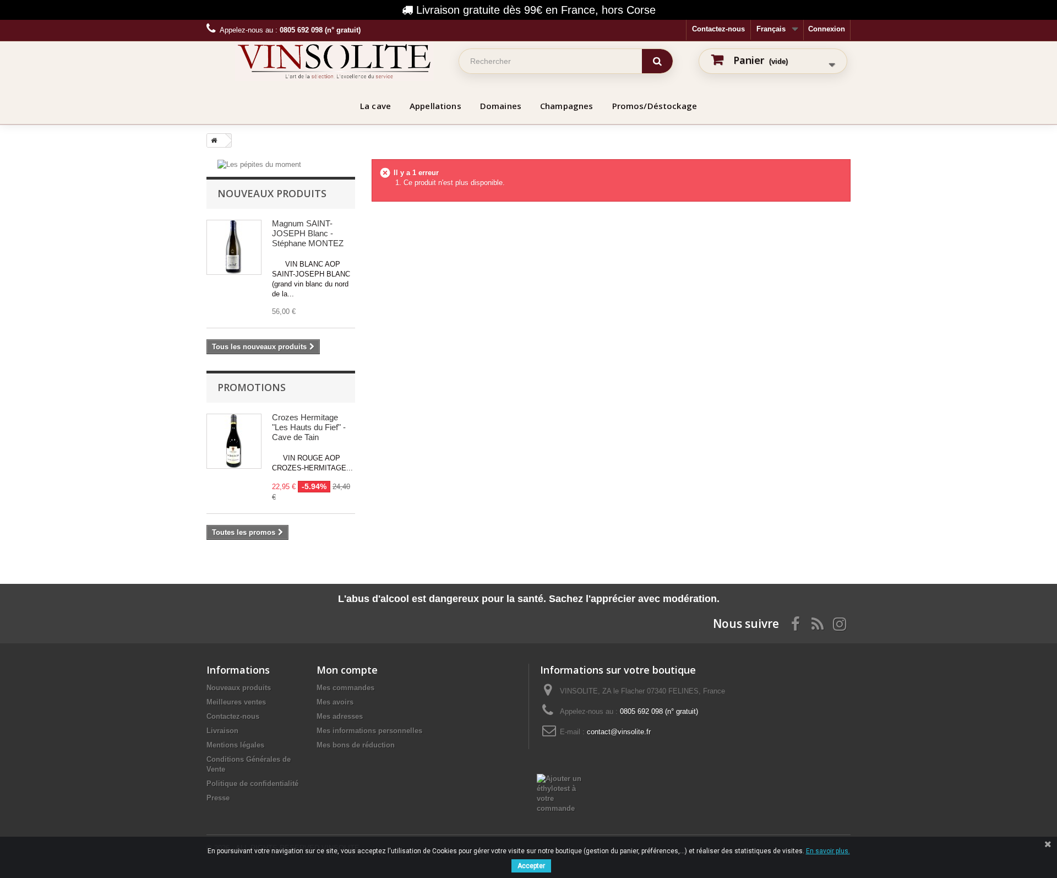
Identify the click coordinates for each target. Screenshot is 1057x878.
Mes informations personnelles (369, 731)
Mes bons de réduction (356, 745)
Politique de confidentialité (252, 783)
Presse (218, 798)
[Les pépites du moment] (259, 164)
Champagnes (566, 105)
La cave (375, 105)
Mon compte (347, 669)
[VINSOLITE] (334, 61)
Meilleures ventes (236, 702)
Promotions (251, 387)
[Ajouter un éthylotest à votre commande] (565, 793)
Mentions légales (235, 745)
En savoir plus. (828, 851)
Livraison (222, 731)
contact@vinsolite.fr (619, 732)
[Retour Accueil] (212, 140)
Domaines (500, 105)
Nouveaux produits (271, 193)
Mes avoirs (335, 702)
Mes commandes (345, 688)
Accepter (531, 866)
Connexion (826, 29)
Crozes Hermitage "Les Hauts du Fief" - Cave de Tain (309, 427)
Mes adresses (340, 716)
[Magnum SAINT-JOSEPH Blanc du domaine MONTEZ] (233, 247)
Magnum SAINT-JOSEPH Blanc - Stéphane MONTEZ (308, 233)
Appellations (435, 105)
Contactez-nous (718, 29)
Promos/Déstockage (655, 105)
